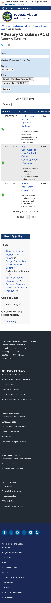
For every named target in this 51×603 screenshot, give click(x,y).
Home (5, 26)
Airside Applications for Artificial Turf (28, 186)
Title (23, 111)
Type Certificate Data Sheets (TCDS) (16, 399)
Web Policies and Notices (12, 592)
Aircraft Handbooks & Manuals (14, 416)
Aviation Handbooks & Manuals (14, 426)
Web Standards (8, 597)
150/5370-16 (11, 146)
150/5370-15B (11, 183)
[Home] (19, 16)
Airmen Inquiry (7, 486)
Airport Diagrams (9, 421)
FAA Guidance (7, 436)
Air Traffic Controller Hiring (12, 468)
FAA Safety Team (9, 501)
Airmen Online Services (11, 491)
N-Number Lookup (9, 496)
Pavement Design (14, 284)
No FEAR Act (7, 572)
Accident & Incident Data (12, 374)
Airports (9, 258)
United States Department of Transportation (22, 8)
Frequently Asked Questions (13, 506)
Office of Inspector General (13, 577)
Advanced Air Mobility (10, 464)
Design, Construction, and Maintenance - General (16, 264)
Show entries (25, 99)
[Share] (2, 45)
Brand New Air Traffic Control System (16, 459)
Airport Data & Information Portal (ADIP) (17, 379)
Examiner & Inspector (10, 431)
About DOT (6, 547)
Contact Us (6, 358)
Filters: (4, 75)
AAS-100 (10, 322)
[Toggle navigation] (46, 17)
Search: (5, 53)
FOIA (4, 562)
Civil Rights (6, 557)
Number (5, 111)
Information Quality (9, 567)
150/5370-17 (11, 116)
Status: (4, 66)
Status (44, 111)
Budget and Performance (12, 552)
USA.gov (5, 587)
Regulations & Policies (21, 26)
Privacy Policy (7, 582)
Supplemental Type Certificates (14, 394)
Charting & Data (8, 384)
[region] (26, 156)
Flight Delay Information (11, 389)
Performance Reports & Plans (14, 441)
